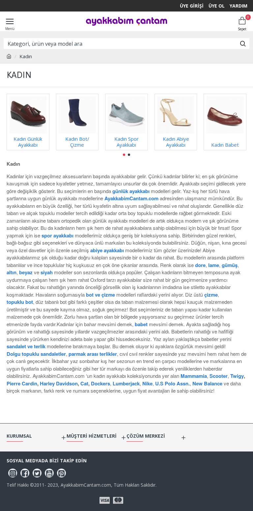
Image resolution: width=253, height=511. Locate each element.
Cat (84, 383)
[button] (124, 155)
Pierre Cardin (22, 383)
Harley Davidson (59, 383)
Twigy (237, 375)
